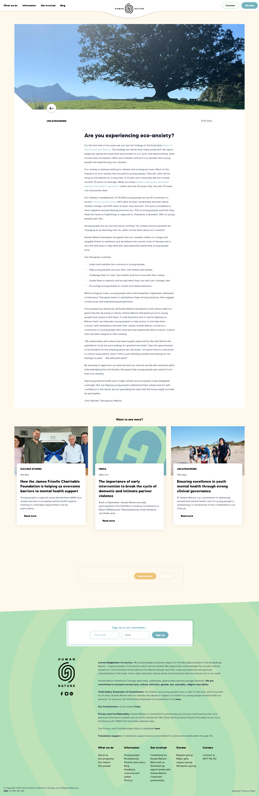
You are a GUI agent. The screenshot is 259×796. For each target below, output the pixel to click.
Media (102, 468)
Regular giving (184, 755)
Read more (30, 515)
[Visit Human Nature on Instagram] (66, 694)
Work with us (157, 762)
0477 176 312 (209, 758)
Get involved (48, 5)
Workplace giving (186, 765)
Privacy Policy (248, 791)
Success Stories (31, 468)
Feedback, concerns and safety (131, 773)
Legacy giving (184, 762)
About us (103, 755)
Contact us (209, 755)
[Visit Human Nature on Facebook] (62, 694)
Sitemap (236, 791)
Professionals (131, 758)
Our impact (104, 762)
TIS (211, 735)
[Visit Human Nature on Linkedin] (71, 694)
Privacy (128, 780)
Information (29, 5)
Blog (62, 5)
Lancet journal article (104, 201)
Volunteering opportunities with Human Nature (160, 769)
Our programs (106, 758)
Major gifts (182, 758)
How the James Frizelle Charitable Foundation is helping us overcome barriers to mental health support (50, 486)
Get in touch (145, 576)
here (178, 699)
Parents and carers (134, 762)
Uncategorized (56, 120)
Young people (132, 755)
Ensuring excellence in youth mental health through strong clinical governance (202, 486)
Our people (104, 765)
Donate (249, 5)
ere (158, 728)
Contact (230, 5)
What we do (11, 5)
